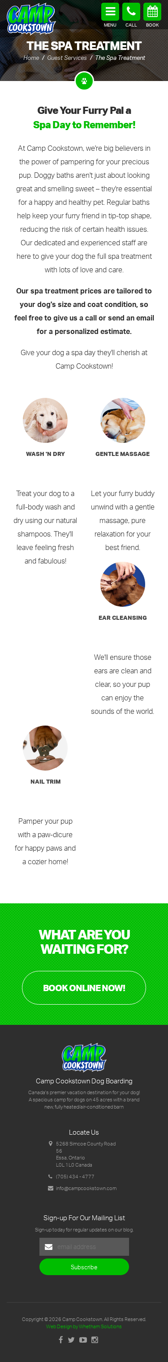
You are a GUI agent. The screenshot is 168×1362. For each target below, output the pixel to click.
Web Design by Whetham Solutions (84, 1326)
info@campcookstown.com (86, 1188)
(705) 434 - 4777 (75, 1176)
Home (31, 57)
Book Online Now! (84, 987)
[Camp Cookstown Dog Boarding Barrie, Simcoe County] (31, 18)
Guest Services (67, 57)
